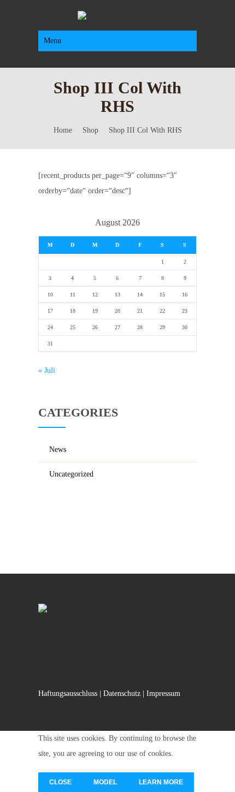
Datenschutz (121, 693)
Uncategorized (71, 474)
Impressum (163, 693)
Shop (90, 130)
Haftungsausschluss (67, 693)
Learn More (161, 782)
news (57, 449)
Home (63, 130)
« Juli (46, 370)
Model (105, 782)
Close (60, 782)
